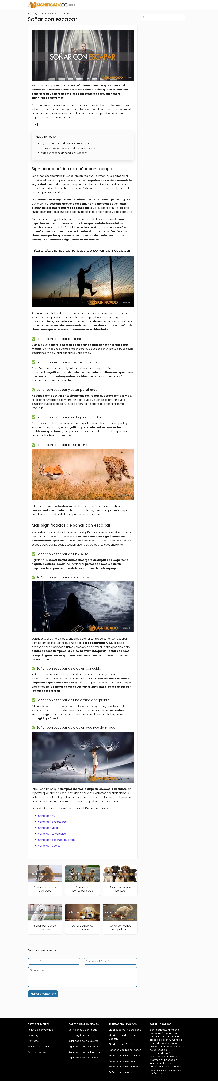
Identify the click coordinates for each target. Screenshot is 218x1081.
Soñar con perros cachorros (125, 1072)
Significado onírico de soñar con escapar (65, 143)
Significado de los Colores (83, 1041)
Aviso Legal (34, 1035)
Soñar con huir (47, 816)
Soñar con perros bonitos (123, 1061)
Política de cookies (38, 1046)
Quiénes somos (37, 1052)
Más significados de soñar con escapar (64, 152)
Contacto (33, 1041)
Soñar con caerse (49, 846)
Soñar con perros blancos (124, 1066)
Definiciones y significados (83, 1029)
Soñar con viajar (48, 828)
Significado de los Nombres (84, 1046)
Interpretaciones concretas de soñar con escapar (70, 148)
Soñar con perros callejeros (125, 1055)
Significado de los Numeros (84, 1052)
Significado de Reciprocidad (125, 1029)
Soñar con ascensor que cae (56, 840)
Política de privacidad (40, 1029)
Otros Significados (78, 1035)
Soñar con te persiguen (53, 834)
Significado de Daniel (121, 1044)
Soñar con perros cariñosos (125, 1049)
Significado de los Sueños (83, 1057)
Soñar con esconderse (52, 822)
